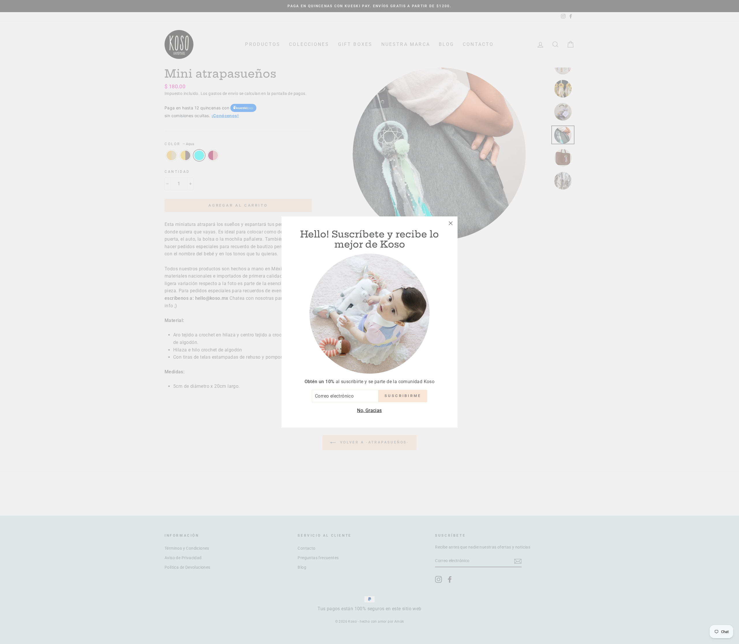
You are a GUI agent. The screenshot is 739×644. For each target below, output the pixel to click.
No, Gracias (369, 410)
